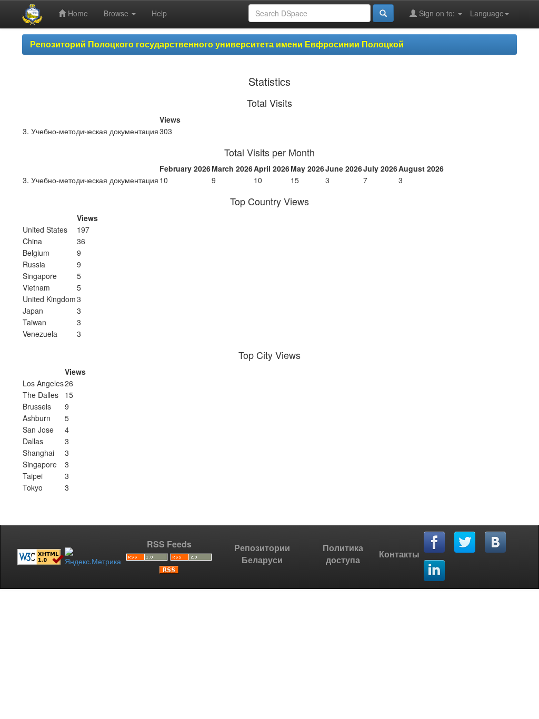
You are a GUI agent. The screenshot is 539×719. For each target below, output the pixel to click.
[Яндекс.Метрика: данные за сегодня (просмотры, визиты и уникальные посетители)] (93, 556)
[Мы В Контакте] (496, 543)
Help (159, 13)
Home (77, 13)
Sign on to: (437, 13)
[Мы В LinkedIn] (435, 571)
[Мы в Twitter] (465, 543)
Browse (117, 13)
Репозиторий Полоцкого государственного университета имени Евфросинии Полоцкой (217, 44)
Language (487, 13)
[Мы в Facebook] (435, 543)
